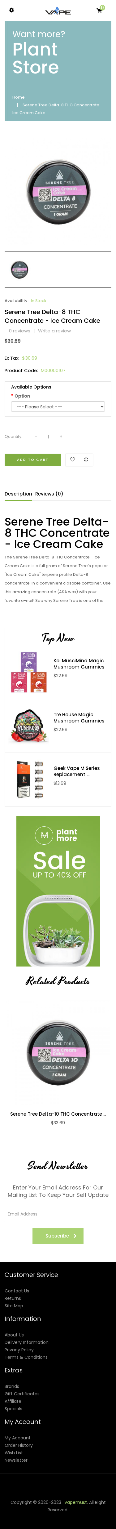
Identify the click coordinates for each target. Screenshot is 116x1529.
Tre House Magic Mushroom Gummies (79, 718)
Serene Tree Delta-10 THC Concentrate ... (58, 1114)
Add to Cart (33, 459)
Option (22, 396)
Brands (12, 1386)
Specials (13, 1409)
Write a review (54, 330)
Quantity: (13, 436)
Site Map (14, 1306)
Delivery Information (27, 1342)
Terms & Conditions (26, 1357)
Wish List (14, 1453)
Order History (19, 1445)
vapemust (75, 1502)
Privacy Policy (19, 1350)
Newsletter (16, 1460)
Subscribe (57, 1236)
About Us (14, 1335)
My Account (18, 1438)
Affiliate (13, 1401)
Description (18, 494)
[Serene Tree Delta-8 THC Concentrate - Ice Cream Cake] (19, 269)
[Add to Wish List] (64, 1053)
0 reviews (19, 330)
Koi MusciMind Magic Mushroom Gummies (79, 664)
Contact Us (17, 1291)
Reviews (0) (49, 494)
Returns (13, 1298)
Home (18, 97)
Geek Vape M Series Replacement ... (77, 771)
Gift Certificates (22, 1394)
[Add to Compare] (51, 1053)
